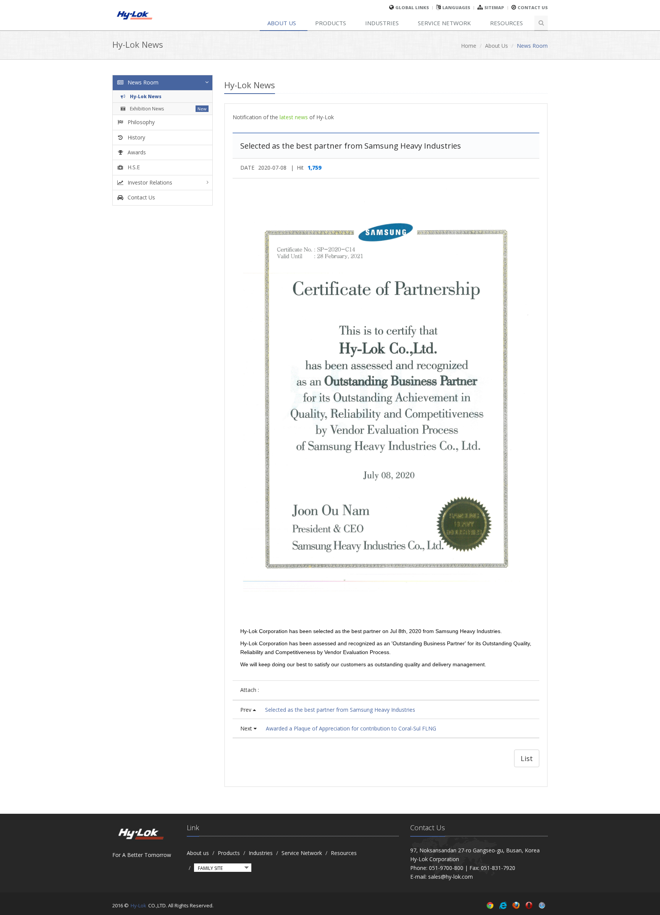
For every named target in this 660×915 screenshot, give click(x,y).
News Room (142, 82)
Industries (382, 23)
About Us (496, 45)
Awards (136, 152)
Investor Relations (149, 182)
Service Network (444, 23)
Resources (506, 23)
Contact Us (533, 7)
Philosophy (140, 122)
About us (281, 23)
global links (412, 7)
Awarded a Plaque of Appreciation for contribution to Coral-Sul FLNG (351, 728)
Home (468, 45)
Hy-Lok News (145, 96)
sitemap (494, 7)
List (527, 758)
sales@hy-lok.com (450, 876)
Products (330, 23)
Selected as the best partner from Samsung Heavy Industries (340, 709)
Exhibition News (146, 108)
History (135, 137)
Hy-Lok (138, 905)
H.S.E (133, 167)
